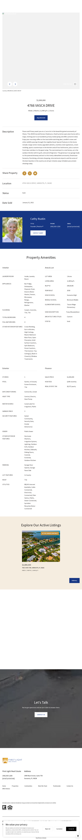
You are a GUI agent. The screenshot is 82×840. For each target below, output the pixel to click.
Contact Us (70, 786)
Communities (28, 786)
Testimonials (57, 786)
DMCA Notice (6, 789)
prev (9, 84)
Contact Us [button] (41, 715)
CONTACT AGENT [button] (38, 233)
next (15, 84)
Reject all (47, 829)
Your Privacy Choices (41, 837)
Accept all (71, 829)
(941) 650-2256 (55, 226)
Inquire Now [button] (41, 118)
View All (74, 580)
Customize (59, 829)
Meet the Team (42, 786)
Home (4, 786)
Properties (15, 786)
